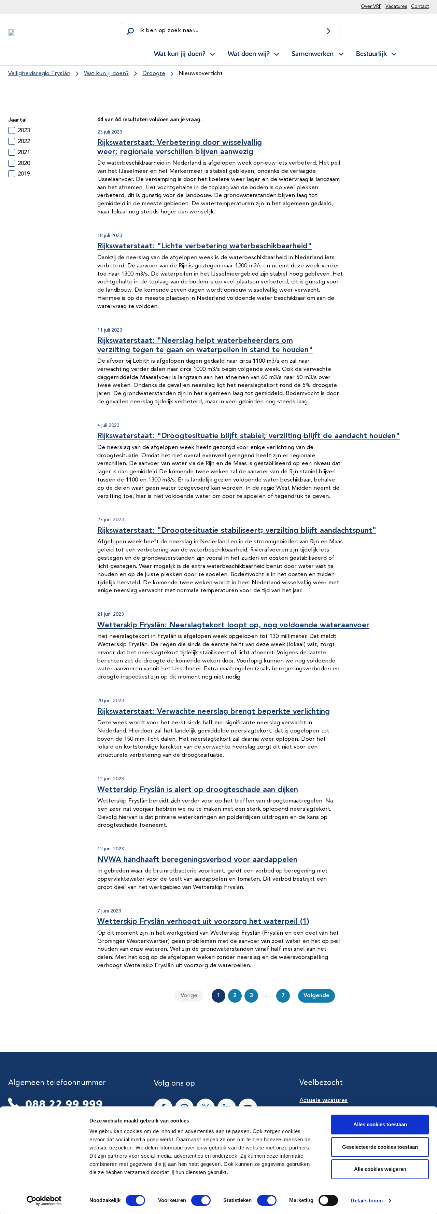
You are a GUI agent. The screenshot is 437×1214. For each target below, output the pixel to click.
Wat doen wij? (248, 54)
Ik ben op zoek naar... (168, 30)
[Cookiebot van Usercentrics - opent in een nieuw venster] (44, 1201)
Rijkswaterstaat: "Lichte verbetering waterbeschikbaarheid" (204, 246)
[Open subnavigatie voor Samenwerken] (341, 53)
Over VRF (371, 6)
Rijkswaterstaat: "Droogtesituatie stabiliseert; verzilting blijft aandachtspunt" (236, 530)
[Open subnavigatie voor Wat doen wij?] (276, 53)
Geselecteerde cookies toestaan (380, 1147)
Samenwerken (313, 54)
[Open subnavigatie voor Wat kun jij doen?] (212, 53)
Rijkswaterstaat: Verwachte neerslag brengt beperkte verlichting (213, 711)
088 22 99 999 (64, 1104)
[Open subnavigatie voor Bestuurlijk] (394, 53)
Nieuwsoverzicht (201, 73)
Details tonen (366, 1200)
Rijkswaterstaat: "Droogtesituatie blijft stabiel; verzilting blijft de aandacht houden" (248, 436)
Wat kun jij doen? (179, 54)
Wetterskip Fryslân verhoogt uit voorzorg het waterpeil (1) (203, 921)
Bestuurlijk (371, 54)
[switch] (194, 1200)
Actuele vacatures (323, 1100)
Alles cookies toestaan (380, 1124)
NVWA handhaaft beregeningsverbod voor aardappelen (197, 860)
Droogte (153, 73)
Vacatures (396, 6)
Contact (420, 6)
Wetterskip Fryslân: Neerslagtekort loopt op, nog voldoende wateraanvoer (233, 625)
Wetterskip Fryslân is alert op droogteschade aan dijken (197, 790)
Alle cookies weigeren (380, 1169)
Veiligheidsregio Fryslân (39, 73)
